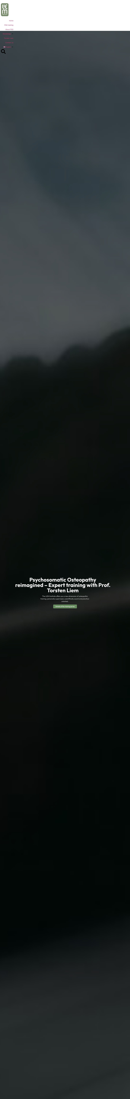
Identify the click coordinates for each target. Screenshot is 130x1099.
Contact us (9, 43)
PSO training (8, 25)
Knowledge (7, 34)
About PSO (9, 29)
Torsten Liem (8, 38)
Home (11, 21)
